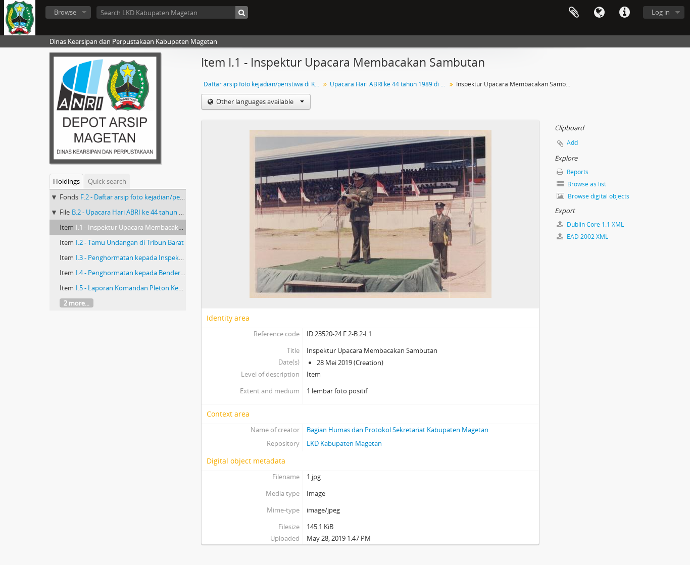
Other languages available (255, 101)
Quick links (624, 12)
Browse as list (586, 184)
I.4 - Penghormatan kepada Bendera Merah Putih (149, 272)
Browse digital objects (597, 196)
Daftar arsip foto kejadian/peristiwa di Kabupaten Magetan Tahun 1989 (263, 84)
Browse (65, 12)
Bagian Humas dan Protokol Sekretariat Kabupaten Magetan (397, 429)
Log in (661, 12)
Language (599, 12)
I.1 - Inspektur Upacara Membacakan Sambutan (147, 227)
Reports (576, 172)
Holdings (66, 181)
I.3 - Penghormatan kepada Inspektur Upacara (145, 257)
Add (572, 142)
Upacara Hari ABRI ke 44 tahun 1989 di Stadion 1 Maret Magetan (389, 84)
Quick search (107, 181)
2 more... (76, 302)
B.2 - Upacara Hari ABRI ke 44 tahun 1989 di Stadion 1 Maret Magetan (175, 212)
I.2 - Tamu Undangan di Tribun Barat (130, 242)
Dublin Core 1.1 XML (594, 224)
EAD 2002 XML (586, 236)
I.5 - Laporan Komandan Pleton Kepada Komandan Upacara (165, 287)
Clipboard (573, 12)
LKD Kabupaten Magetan (344, 443)
